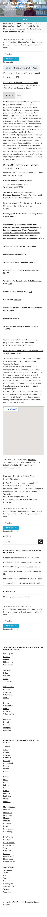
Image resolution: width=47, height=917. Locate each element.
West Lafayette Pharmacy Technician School (20, 83)
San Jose (6, 676)
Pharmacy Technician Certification (22, 225)
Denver (6, 703)
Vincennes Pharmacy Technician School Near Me (22, 583)
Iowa (5, 788)
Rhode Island (8, 859)
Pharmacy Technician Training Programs (22, 5)
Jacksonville (8, 681)
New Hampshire (9, 829)
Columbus (7, 689)
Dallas (5, 673)
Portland (6, 725)
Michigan (6, 810)
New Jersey (7, 832)
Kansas (6, 791)
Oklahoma (7, 851)
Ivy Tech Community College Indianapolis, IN (20, 483)
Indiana (6, 785)
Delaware (7, 766)
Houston (6, 657)
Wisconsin (7, 889)
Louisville (7, 730)
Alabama (6, 747)
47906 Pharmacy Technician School (17, 88)
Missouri (6, 818)
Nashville (6, 711)
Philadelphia (8, 662)
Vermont (6, 878)
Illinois (5, 782)
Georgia (6, 771)
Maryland (6, 802)
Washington (8, 706)
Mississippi (7, 815)
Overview (9, 95)
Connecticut (8, 763)
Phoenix (6, 659)
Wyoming (7, 892)
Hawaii (5, 777)
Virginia (6, 881)
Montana (6, 821)
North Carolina (9, 843)
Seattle (6, 698)
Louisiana (7, 796)
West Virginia (8, 886)
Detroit (6, 722)
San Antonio (8, 665)
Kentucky (7, 793)
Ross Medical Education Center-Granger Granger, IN (23, 489)
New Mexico (8, 837)
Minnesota (7, 812)
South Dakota (8, 867)
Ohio (5, 848)
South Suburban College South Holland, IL (19, 486)
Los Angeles (8, 654)
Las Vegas (7, 719)
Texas (5, 873)
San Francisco (8, 687)
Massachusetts (9, 807)
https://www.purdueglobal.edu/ (23, 192)
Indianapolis (8, 695)
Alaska (5, 749)
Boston (6, 709)
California (7, 758)
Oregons (6, 854)
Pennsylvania (8, 856)
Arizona (6, 752)
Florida (6, 769)
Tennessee (7, 870)
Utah (5, 875)
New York (6, 840)
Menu (25, 19)
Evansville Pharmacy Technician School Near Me (21, 567)
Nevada (6, 826)
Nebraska (7, 823)
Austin (5, 679)
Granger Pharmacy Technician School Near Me (21, 558)
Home (10, 68)
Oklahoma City (9, 714)
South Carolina (9, 862)
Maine (5, 799)
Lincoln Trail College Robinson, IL (16, 497)
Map (19, 95)
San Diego (7, 670)
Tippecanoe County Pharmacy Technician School (22, 85)
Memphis (7, 728)
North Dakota (8, 845)
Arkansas (6, 755)
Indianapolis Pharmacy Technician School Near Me (22, 579)
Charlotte (7, 692)
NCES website (27, 345)
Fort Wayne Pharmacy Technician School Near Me (22, 562)
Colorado (6, 761)
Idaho (5, 780)
